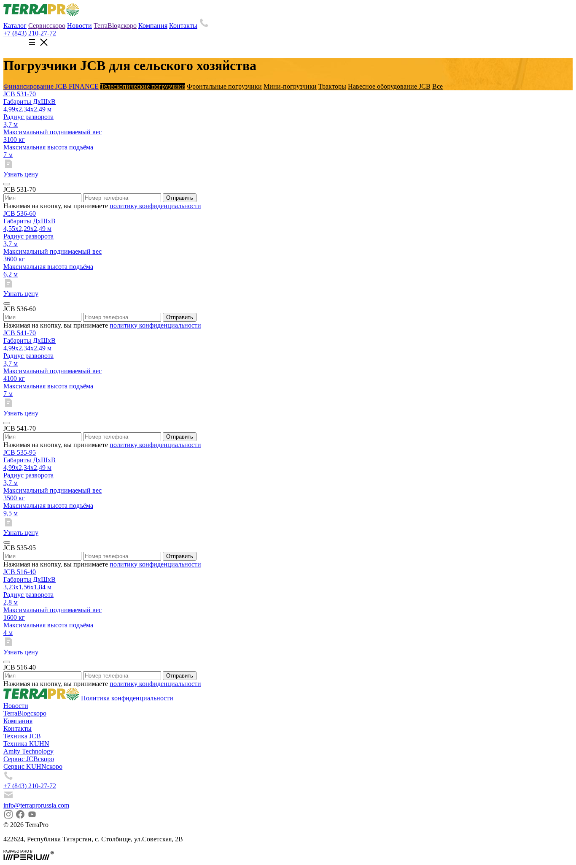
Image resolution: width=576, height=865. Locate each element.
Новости (79, 25)
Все (437, 86)
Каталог (15, 25)
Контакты (183, 25)
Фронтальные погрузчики (224, 86)
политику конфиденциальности (155, 205)
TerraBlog (115, 25)
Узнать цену (20, 174)
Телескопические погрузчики (142, 86)
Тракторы (332, 86)
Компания (152, 25)
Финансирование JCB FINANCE (51, 86)
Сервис (46, 25)
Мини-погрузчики (290, 86)
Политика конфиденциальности (127, 698)
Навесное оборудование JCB (389, 86)
